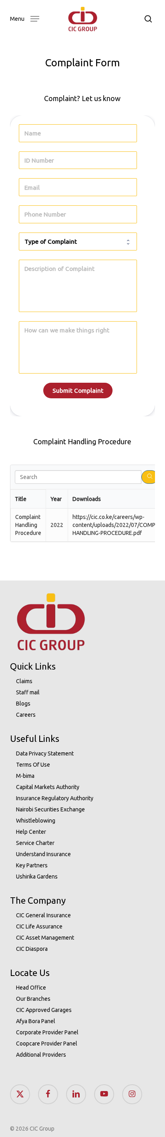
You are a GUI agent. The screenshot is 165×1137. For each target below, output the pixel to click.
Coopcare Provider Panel (46, 1043)
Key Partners (32, 865)
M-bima (25, 776)
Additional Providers (41, 1055)
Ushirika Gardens (37, 876)
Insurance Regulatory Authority (54, 798)
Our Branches (33, 999)
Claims (24, 681)
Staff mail (28, 692)
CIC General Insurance (43, 915)
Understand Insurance (43, 854)
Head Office (31, 987)
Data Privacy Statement (45, 753)
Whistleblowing (35, 820)
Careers (26, 715)
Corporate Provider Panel (47, 1032)
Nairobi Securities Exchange (50, 809)
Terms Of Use (33, 764)
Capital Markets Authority (47, 787)
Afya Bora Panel (35, 1021)
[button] (24, 18)
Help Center (31, 832)
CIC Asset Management (45, 937)
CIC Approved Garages (44, 1010)
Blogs (23, 703)
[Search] (149, 477)
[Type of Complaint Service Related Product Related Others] (78, 241)
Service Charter (35, 843)
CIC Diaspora (32, 949)
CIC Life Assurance (39, 926)
